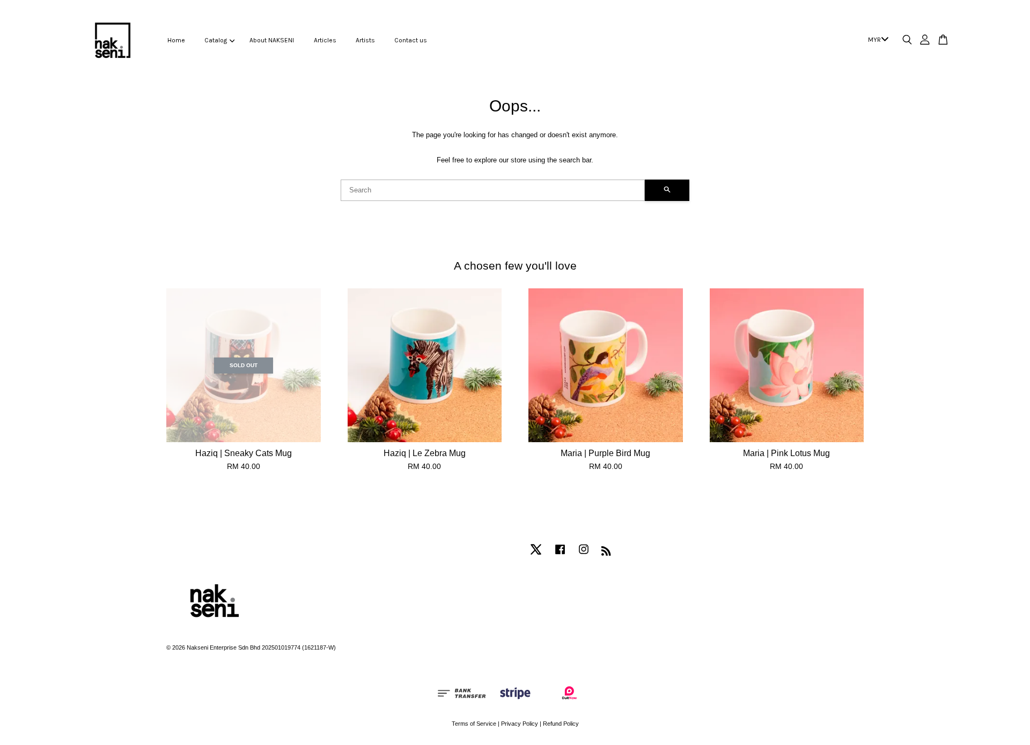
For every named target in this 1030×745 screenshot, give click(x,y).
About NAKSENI (271, 40)
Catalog (215, 40)
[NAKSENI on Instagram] (583, 555)
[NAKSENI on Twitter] (535, 555)
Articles (325, 40)
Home (176, 40)
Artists (365, 40)
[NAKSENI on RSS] (606, 553)
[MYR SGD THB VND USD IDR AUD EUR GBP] (876, 40)
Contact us (410, 40)
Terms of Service (474, 723)
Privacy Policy (519, 723)
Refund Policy (561, 723)
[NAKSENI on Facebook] (560, 555)
